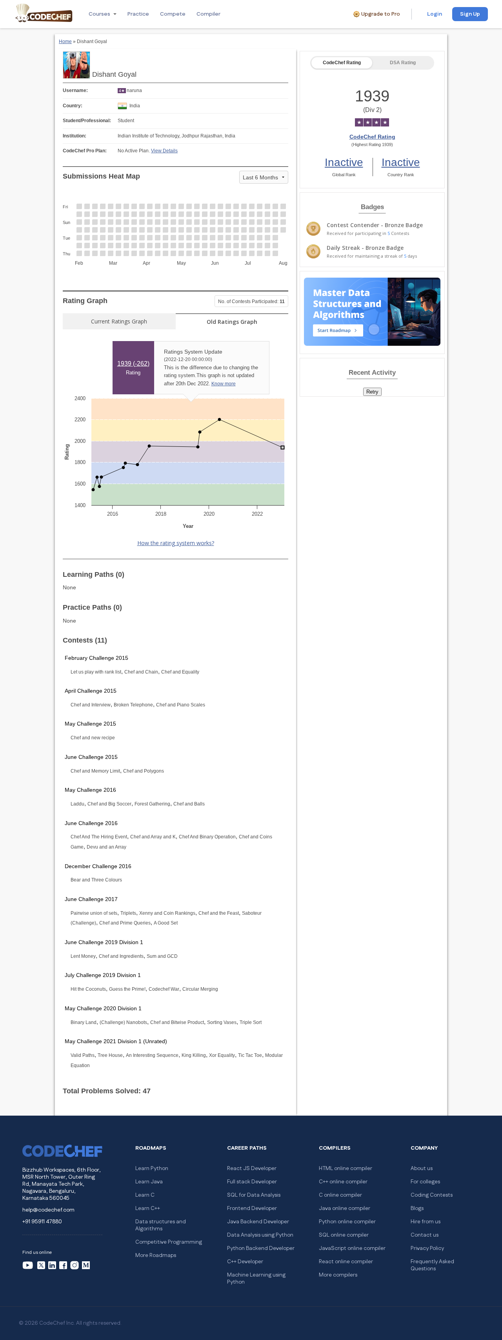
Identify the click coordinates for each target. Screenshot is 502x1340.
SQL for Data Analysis (253, 1195)
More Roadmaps (155, 1255)
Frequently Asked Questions (432, 1265)
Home (65, 41)
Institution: (74, 136)
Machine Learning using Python (256, 1278)
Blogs (417, 1208)
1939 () (133, 363)
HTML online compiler (345, 1168)
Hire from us (425, 1222)
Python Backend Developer (261, 1248)
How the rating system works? (175, 543)
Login (434, 14)
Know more (223, 383)
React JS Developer (251, 1168)
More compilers (338, 1275)
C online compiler (340, 1195)
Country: (72, 105)
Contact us (424, 1235)
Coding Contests (432, 1195)
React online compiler (346, 1262)
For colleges (425, 1182)
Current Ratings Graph (119, 321)
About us (422, 1168)
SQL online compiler (344, 1235)
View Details (164, 151)
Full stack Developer (252, 1182)
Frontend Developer (252, 1208)
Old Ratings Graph (232, 321)
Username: (75, 90)
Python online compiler (347, 1222)
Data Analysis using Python (260, 1235)
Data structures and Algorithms (160, 1225)
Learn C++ (147, 1208)
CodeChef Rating (342, 62)
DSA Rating (403, 62)
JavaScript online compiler (352, 1248)
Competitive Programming (168, 1242)
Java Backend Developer (258, 1222)
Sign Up (470, 14)
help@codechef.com (48, 1210)
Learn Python (151, 1168)
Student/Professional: (87, 120)
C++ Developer (245, 1262)
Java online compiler (344, 1208)
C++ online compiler (343, 1182)
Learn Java (149, 1182)
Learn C (145, 1195)
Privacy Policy (427, 1248)
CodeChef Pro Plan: (85, 151)
